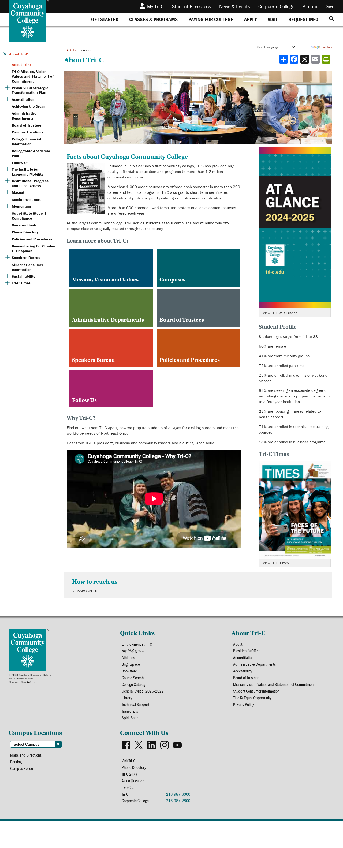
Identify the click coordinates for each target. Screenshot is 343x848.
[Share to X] (305, 59)
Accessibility (242, 671)
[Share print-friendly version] (326, 59)
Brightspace (131, 664)
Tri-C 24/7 (129, 774)
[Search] (332, 19)
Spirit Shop (130, 717)
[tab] (105, 19)
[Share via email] (316, 59)
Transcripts (130, 711)
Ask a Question (133, 780)
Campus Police (21, 768)
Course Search (133, 677)
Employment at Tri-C (137, 644)
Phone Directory (134, 767)
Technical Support (135, 704)
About (237, 644)
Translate (326, 47)
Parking (16, 761)
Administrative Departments (254, 664)
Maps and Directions (26, 755)
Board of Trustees (246, 677)
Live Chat (128, 787)
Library (127, 697)
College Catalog (133, 684)
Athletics (128, 657)
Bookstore (129, 671)
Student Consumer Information (256, 691)
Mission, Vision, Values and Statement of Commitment (274, 684)
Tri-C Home (72, 50)
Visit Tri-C (128, 760)
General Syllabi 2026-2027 (143, 691)
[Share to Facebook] (294, 59)
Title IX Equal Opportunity (252, 697)
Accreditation (243, 657)
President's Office (246, 650)
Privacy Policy (243, 704)
